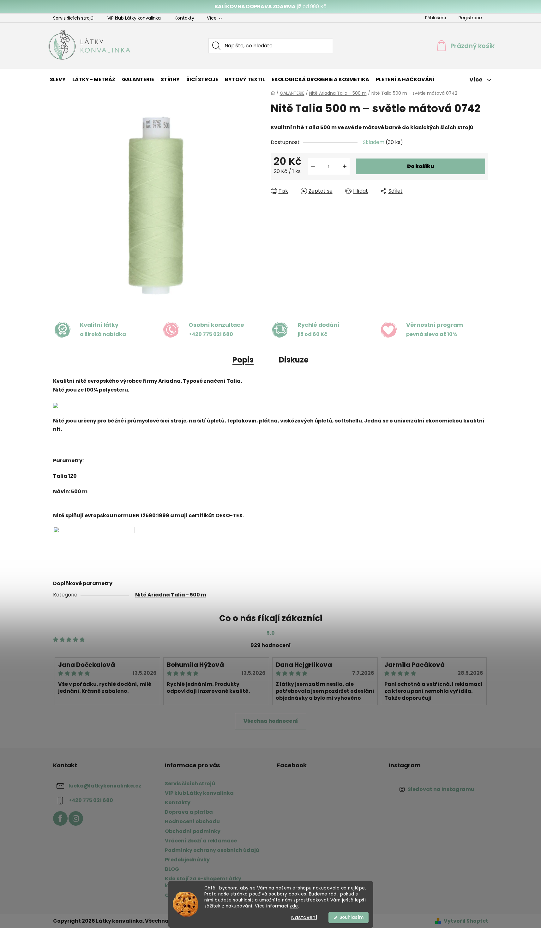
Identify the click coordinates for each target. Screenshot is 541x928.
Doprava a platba (189, 812)
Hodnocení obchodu (192, 821)
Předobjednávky (187, 859)
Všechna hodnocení (270, 721)
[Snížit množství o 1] (313, 166)
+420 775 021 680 (91, 800)
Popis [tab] (243, 360)
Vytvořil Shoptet (466, 921)
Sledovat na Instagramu (441, 789)
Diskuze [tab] (294, 360)
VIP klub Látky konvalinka (134, 18)
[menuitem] (58, 79)
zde (294, 906)
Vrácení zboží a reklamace (201, 840)
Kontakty (184, 18)
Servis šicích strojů (73, 18)
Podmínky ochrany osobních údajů (212, 850)
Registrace (470, 18)
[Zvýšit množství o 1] (344, 166)
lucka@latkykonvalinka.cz (105, 785)
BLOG (172, 869)
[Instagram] (76, 818)
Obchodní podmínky (192, 831)
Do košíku (420, 166)
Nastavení (304, 917)
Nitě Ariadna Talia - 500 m (170, 594)
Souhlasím (352, 917)
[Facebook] (60, 818)
